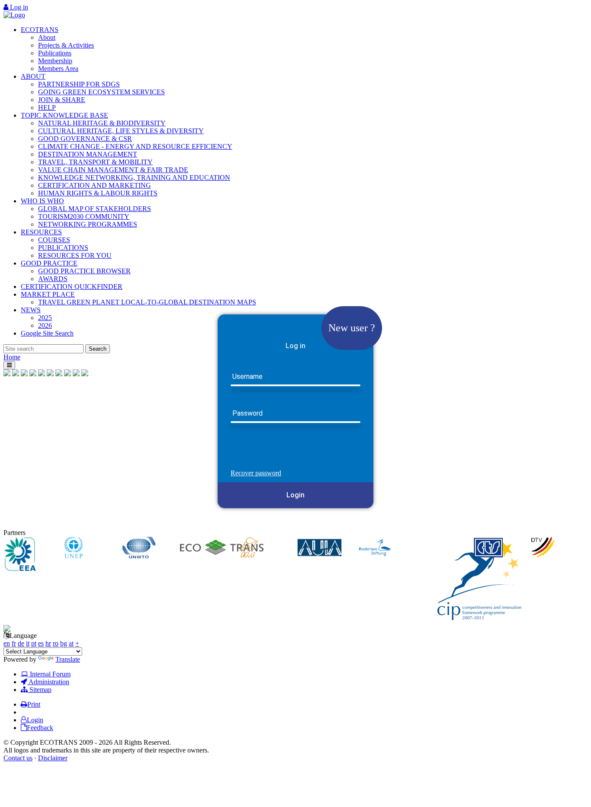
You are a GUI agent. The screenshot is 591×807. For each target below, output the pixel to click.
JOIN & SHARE (61, 99)
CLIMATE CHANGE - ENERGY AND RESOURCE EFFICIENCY (135, 146)
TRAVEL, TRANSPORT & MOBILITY (95, 162)
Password (247, 413)
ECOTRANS (39, 29)
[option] (32, 555)
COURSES (54, 239)
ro (55, 643)
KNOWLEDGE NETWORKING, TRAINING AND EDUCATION (134, 177)
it (27, 643)
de (21, 643)
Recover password (256, 473)
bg (63, 643)
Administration (48, 681)
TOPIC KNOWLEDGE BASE (64, 115)
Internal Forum (49, 674)
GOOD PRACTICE (49, 263)
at (71, 643)
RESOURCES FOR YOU (75, 255)
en (6, 643)
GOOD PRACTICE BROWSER (84, 271)
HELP (47, 107)
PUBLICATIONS (63, 247)
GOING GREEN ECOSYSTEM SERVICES (101, 92)
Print (33, 704)
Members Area (58, 68)
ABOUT (33, 76)
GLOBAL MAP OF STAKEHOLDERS (94, 208)
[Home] (14, 15)
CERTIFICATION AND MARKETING (94, 185)
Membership (55, 60)
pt (33, 643)
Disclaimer (52, 758)
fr (14, 643)
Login (295, 495)
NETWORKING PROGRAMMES (87, 224)
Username (247, 377)
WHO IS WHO (42, 201)
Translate (67, 659)
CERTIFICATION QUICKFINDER (71, 286)
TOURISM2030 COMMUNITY (83, 216)
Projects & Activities (66, 45)
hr (48, 643)
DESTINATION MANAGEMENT (87, 154)
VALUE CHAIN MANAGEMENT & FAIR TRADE (113, 169)
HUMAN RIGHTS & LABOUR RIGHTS (97, 193)
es (41, 643)
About (46, 37)
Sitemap (39, 689)
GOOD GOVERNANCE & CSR (85, 138)
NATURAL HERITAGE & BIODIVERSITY (102, 123)
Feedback (40, 727)
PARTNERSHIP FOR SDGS (79, 84)
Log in (18, 7)
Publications (54, 53)
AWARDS (52, 278)
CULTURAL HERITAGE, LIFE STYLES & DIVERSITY (121, 130)
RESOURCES (41, 232)
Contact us (17, 758)
